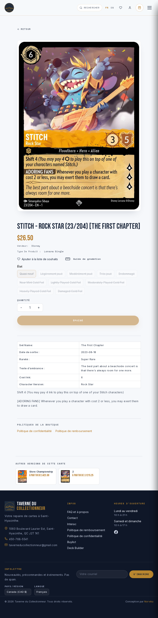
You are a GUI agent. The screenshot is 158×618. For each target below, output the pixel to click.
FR (106, 7)
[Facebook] (133, 532)
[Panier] (139, 8)
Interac (71, 524)
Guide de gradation (87, 259)
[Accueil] (9, 7)
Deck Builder (75, 548)
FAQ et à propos (78, 512)
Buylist (71, 542)
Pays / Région (14, 586)
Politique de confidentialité (34, 431)
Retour (26, 29)
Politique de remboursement (73, 431)
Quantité (23, 300)
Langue (39, 586)
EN (112, 7)
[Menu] (149, 8)
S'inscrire (141, 574)
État (19, 266)
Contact (72, 518)
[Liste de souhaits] (120, 7)
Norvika (148, 601)
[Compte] (129, 7)
